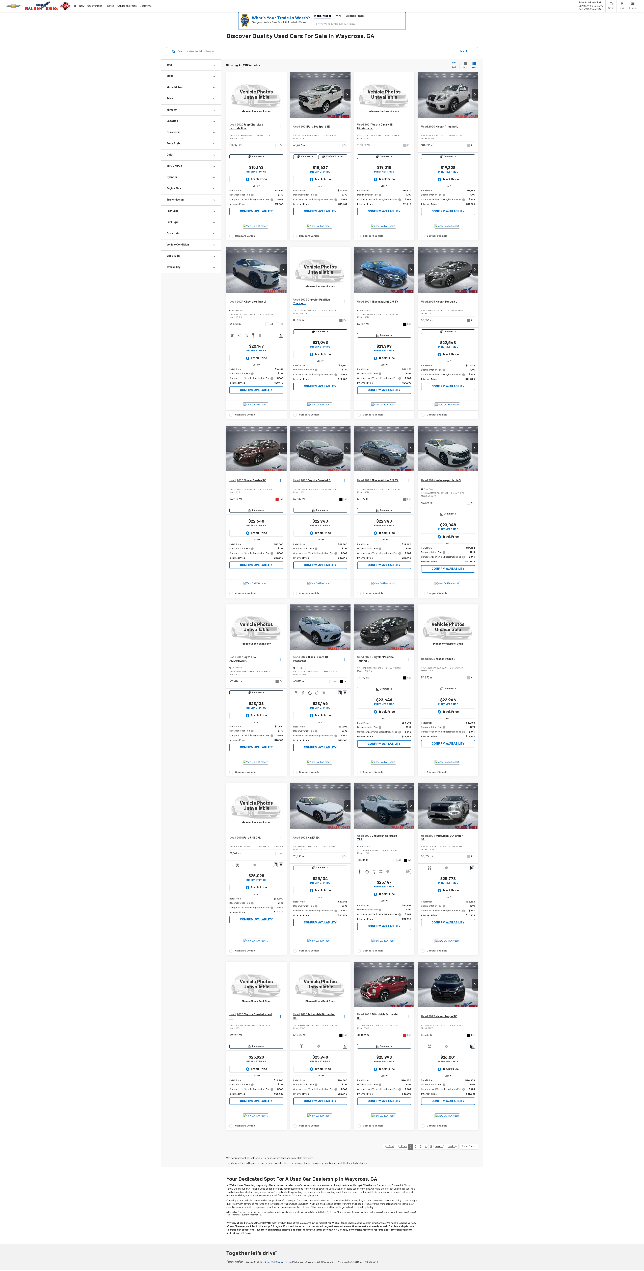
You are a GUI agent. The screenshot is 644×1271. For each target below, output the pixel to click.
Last (451, 1146)
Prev (403, 1146)
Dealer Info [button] (146, 6)
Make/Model (322, 16)
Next (439, 1146)
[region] (256, 197)
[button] (347, 95)
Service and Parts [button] (127, 6)
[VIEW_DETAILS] (256, 95)
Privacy (288, 1262)
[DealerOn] (235, 1262)
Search (464, 51)
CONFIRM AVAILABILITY (256, 211)
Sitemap (279, 1262)
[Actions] (280, 127)
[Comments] (281, 335)
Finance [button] (110, 6)
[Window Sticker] (345, 693)
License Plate (355, 16)
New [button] (81, 6)
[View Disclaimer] (260, 335)
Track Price (259, 179)
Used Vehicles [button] (94, 6)
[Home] (75, 6)
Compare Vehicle (245, 236)
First (390, 1146)
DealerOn (269, 1262)
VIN (338, 16)
